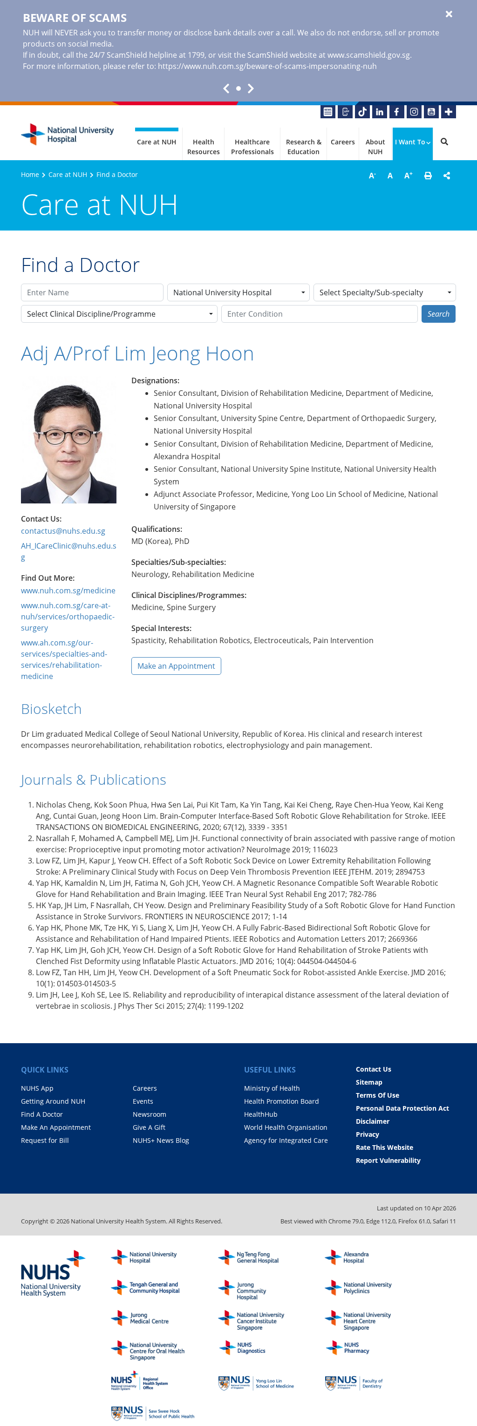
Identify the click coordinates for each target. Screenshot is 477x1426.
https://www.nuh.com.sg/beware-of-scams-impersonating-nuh (267, 66)
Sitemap (369, 1082)
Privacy (367, 1134)
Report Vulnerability (388, 1160)
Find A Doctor (42, 1114)
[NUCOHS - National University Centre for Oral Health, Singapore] (153, 1350)
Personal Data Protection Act (402, 1108)
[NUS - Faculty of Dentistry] (367, 1380)
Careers (343, 141)
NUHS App (37, 1088)
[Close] (449, 14)
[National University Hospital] (67, 134)
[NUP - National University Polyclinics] (367, 1290)
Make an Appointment (176, 666)
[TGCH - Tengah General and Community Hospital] (153, 1290)
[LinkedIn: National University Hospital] (379, 111)
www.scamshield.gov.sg (368, 55)
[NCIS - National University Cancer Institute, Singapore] (260, 1320)
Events (143, 1101)
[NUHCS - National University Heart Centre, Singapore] (367, 1320)
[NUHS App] (345, 111)
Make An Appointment (56, 1127)
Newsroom (149, 1114)
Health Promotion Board (281, 1101)
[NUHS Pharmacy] (367, 1350)
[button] (428, 175)
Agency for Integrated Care (286, 1140)
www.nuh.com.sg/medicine (68, 590)
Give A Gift (149, 1127)
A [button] (372, 175)
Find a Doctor (117, 174)
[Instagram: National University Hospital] (414, 111)
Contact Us (373, 1069)
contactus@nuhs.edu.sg (63, 531)
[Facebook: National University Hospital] (396, 111)
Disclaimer (372, 1121)
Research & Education (303, 146)
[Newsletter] (327, 111)
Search (439, 314)
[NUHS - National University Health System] (53, 1274)
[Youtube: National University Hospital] (431, 111)
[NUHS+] (448, 111)
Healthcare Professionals (252, 146)
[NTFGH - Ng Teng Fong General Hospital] (260, 1259)
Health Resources (203, 146)
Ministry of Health (272, 1088)
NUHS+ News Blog (161, 1140)
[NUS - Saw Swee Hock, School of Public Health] (153, 1410)
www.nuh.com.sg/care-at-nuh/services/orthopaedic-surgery (68, 616)
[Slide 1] (238, 88)
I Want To (410, 141)
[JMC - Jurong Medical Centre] (153, 1320)
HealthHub (261, 1114)
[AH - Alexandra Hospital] (367, 1259)
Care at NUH (157, 141)
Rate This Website (384, 1147)
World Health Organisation (285, 1127)
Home (30, 174)
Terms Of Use (377, 1095)
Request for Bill (45, 1140)
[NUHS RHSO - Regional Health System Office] (153, 1380)
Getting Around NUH (53, 1101)
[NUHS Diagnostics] (260, 1350)
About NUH (375, 146)
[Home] (153, 1259)
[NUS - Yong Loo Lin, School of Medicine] (260, 1380)
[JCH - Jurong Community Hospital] (260, 1290)
